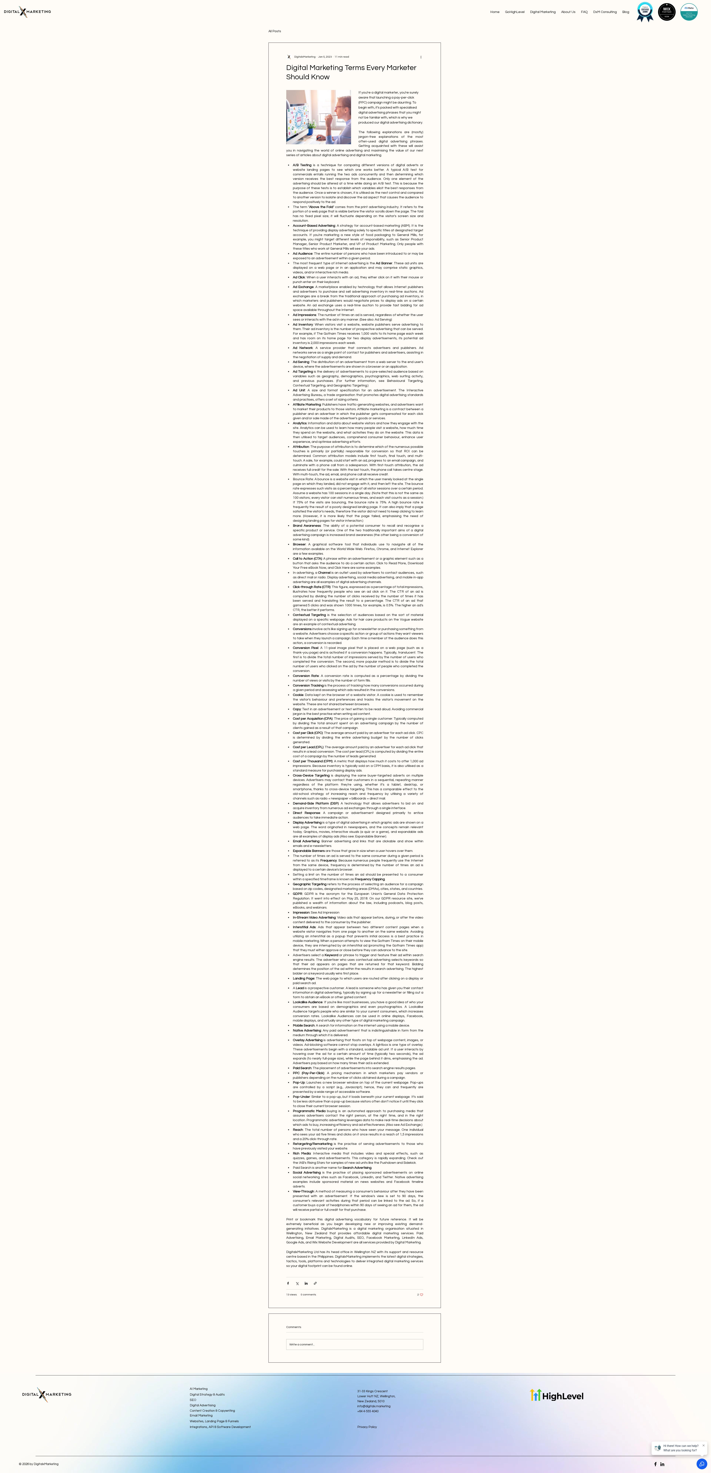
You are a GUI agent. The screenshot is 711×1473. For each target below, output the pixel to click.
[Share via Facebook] (288, 1283)
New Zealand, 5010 (370, 1401)
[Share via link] (315, 1283)
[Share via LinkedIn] (306, 1283)
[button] (542, 12)
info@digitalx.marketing (373, 1406)
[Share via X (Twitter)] (297, 1283)
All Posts (274, 31)
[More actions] (421, 57)
